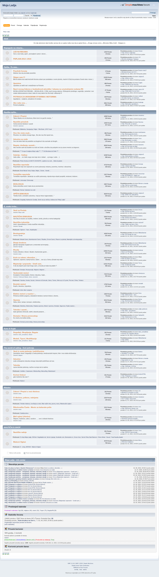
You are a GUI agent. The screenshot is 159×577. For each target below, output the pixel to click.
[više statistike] (9, 524)
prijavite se (24, 13)
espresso (21, 126)
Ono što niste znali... (22, 133)
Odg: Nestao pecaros (128, 211)
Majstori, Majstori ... (40, 269)
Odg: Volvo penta (127, 285)
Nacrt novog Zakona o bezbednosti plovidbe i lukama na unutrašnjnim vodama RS (48, 89)
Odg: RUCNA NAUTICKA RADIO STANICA (18, 482)
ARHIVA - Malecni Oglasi (33, 447)
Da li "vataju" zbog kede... (129, 398)
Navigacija (30, 129)
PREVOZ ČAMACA (127, 442)
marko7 (55, 473)
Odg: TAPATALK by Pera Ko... (130, 84)
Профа (20, 226)
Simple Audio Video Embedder (80, 565)
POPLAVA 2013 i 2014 (22, 59)
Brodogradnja (19, 233)
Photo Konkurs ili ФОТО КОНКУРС (30, 161)
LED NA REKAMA (20, 52)
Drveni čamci (51, 239)
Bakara (30, 495)
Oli (52, 518)
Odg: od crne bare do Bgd (129, 146)
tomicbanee (141, 132)
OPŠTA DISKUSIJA (21, 194)
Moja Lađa (21, 212)
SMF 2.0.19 (71, 563)
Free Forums (84, 567)
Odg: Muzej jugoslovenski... (130, 134)
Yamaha (22, 280)
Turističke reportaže (21, 174)
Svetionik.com (60, 437)
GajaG (140, 82)
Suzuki (32, 280)
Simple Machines (88, 563)
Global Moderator (10, 539)
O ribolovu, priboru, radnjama (25, 398)
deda (19, 254)
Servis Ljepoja (51, 437)
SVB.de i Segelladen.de (39, 437)
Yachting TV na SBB (128, 353)
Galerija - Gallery (20, 155)
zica (139, 406)
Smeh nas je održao (44, 199)
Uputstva (17, 83)
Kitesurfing (44, 371)
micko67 (140, 222)
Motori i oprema (48, 306)
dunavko (141, 144)
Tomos (54, 280)
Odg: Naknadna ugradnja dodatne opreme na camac (22, 479)
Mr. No (30, 486)
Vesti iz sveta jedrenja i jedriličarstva (28, 351)
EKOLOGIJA (18, 184)
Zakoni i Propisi (20, 116)
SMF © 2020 (79, 563)
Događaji (22, 199)
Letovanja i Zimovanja (26, 180)
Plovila (16, 250)
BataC (30, 334)
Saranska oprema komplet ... (130, 418)
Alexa (140, 440)
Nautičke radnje (20, 432)
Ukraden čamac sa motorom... (131, 98)
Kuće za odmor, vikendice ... (25, 258)
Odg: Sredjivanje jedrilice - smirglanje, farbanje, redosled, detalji (26, 471)
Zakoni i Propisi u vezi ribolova (26, 391)
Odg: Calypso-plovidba (128, 166)
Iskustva (16, 359)
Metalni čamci (24, 239)
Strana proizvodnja (39, 322)
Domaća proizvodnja (26, 322)
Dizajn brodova (19, 243)
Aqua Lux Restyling (127, 252)
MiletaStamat (142, 232)
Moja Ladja (9, 5)
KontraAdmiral (21, 539)
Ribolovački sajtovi (65, 403)
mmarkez (141, 115)
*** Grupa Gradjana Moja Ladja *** (30, 151)
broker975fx (142, 374)
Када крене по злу (127, 360)
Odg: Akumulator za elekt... (130, 140)
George (140, 164)
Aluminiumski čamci (35, 239)
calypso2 (141, 76)
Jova (139, 138)
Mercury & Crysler (62, 280)
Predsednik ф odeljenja (43, 539)
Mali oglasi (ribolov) (21, 416)
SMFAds (75, 567)
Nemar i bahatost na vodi (27, 190)
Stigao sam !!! (19, 77)
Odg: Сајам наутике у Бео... (130, 224)
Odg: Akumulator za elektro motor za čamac (19, 470)
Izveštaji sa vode (36, 403)
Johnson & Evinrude (41, 280)
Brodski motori (19, 284)
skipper (20, 355)
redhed (140, 96)
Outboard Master (23, 277)
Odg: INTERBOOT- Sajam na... (131, 175)
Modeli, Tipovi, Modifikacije (25, 339)
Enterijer (22, 269)
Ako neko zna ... (20, 103)
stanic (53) (36, 510)
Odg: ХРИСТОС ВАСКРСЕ (130, 194)
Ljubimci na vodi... (47, 161)
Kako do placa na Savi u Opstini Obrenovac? (19, 468)
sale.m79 (141, 89)
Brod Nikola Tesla (25, 170)
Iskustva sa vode (20, 139)
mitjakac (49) (28, 510)
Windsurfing (36, 371)
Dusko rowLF (142, 70)
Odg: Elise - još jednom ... (129, 310)
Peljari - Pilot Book (39, 129)
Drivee (140, 51)
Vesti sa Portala (19, 210)
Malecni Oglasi (19, 442)
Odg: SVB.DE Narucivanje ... (130, 432)
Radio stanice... (71, 306)
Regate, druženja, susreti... (24, 145)
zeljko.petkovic (142, 309)
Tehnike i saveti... (20, 310)
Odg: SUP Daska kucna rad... (131, 244)
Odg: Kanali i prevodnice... (129, 217)
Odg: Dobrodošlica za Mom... (130, 156)
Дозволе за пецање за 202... (130, 392)
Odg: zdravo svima (127, 78)
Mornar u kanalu (143, 183)
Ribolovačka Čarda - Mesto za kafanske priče (32, 407)
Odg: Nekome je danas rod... (130, 408)
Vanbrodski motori (21, 273)
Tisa (52, 539)
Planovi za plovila (61, 239)
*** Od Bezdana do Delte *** (50, 151)
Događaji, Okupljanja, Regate (25, 332)
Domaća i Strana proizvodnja (25, 316)
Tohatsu (81, 280)
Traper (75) (43, 510)
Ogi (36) (20, 510)
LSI (139, 57)
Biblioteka (23, 129)
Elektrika (22, 306)
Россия (71, 280)
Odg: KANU (125, 339)
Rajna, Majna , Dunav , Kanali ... (41, 170)
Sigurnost (62, 306)
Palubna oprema (38, 306)
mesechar (141, 173)
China (76, 280)
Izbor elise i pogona (26, 290)
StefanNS (141, 315)
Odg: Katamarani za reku (129, 317)
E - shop (22, 447)
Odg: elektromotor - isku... (129, 295)
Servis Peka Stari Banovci (89, 437)
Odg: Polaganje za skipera (13, 484)
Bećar (140, 299)
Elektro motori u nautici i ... (24, 294)
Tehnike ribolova (25, 403)
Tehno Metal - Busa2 (104, 437)
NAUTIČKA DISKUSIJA (22, 217)
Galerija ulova (24, 413)
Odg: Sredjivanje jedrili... (129, 264)
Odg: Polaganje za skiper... (130, 376)
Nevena (140, 122)
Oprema (16, 300)
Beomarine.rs (69, 437)
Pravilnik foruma (20, 71)
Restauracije (29, 269)
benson (140, 417)
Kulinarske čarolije (31, 199)
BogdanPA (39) (51, 510)
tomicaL (140, 250)
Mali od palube (58, 161)
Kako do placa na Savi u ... (130, 258)
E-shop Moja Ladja (25, 437)
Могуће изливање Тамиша (130, 59)
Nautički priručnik (20, 122)
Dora (139, 293)
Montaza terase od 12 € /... (130, 72)
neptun (140, 364)
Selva (50, 280)
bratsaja (140, 102)
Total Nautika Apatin (117, 437)
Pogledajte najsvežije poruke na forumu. (18, 522)
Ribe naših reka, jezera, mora (50, 403)
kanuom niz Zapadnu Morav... (130, 333)
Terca (140, 263)
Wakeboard (51, 371)
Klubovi (22, 381)
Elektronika (29, 306)
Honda (28, 280)
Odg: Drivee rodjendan (128, 53)
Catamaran (29, 371)
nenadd (140, 283)
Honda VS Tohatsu (127, 275)
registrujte (34, 13)
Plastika (43, 239)
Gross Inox (77, 437)
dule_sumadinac (23, 334)
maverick (35, 277)
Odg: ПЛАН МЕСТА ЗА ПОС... (131, 91)
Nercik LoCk (30, 539)
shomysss (141, 273)
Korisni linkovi (19, 375)
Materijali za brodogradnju (74, 239)
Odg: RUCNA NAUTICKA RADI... (131, 301)
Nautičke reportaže (21, 165)
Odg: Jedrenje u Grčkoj (129, 366)
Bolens (140, 216)
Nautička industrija (21, 222)
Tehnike (16, 365)
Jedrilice (22, 371)
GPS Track (48, 129)
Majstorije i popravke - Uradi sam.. (27, 264)
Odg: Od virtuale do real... (129, 234)
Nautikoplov (33, 229)
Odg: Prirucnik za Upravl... (130, 124)
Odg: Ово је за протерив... (130, 185)
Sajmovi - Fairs (24, 229)
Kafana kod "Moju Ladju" (58, 199)
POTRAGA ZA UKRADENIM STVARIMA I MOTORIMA (34, 97)
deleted (124, 117)
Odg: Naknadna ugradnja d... (130, 104)
